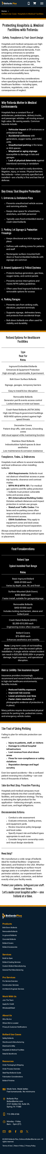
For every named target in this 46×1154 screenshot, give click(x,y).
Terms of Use (7, 1146)
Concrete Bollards (9, 939)
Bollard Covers (7, 943)
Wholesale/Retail (8, 1008)
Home (4, 11)
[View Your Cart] (35, 3)
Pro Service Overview (10, 981)
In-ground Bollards (9, 935)
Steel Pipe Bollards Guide (11, 1073)
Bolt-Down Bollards (9, 927)
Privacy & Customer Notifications (14, 1027)
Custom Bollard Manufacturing (14, 966)
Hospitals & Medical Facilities (13, 1050)
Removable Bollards (9, 931)
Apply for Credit (8, 1004)
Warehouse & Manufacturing (13, 1042)
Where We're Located (10, 1023)
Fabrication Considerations (12, 1077)
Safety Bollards (8, 1038)
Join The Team (7, 1000)
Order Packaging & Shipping (13, 1065)
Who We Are (7, 1019)
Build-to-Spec (7, 958)
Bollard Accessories (9, 947)
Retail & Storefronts (9, 1054)
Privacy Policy (30, 1146)
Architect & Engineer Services (13, 989)
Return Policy (19, 1146)
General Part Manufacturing (12, 970)
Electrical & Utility (8, 1046)
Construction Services (10, 985)
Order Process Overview (11, 1069)
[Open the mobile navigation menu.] (42, 3)
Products (7, 923)
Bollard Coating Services (11, 962)
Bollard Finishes (8, 1081)
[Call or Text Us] (28, 3)
